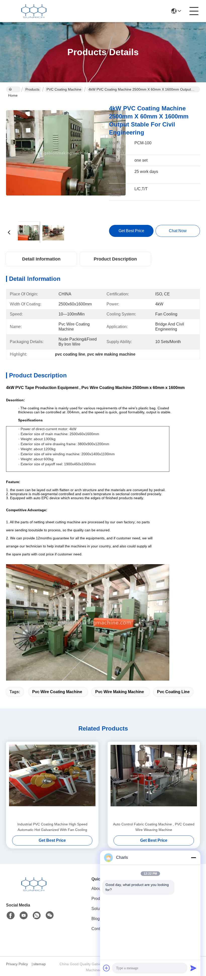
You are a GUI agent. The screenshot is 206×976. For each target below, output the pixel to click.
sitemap (39, 964)
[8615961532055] (36, 916)
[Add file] (106, 967)
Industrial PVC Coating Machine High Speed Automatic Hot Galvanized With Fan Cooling (52, 827)
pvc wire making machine (119, 692)
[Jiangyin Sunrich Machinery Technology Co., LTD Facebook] (10, 916)
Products (32, 89)
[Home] (33, 890)
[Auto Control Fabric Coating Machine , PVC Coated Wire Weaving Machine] (154, 781)
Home (13, 89)
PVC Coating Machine (63, 89)
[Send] (193, 967)
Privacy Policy (17, 964)
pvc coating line (173, 692)
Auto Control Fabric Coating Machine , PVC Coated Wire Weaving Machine (153, 827)
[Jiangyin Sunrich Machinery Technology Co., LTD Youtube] (23, 916)
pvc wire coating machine (57, 692)
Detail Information (41, 259)
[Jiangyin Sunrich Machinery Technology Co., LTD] (33, 11)
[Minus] (193, 858)
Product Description (115, 259)
